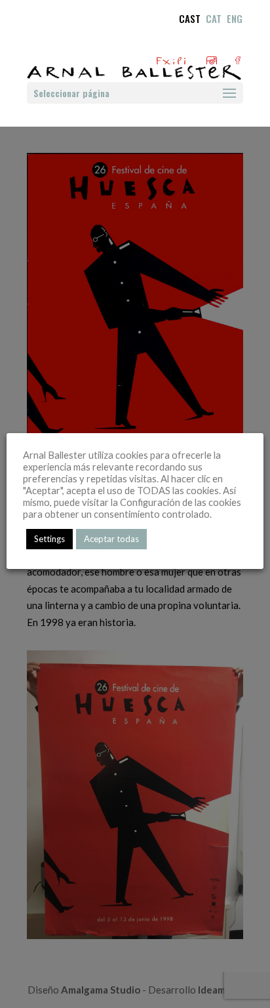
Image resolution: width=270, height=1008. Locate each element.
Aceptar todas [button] (111, 539)
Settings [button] (49, 539)
